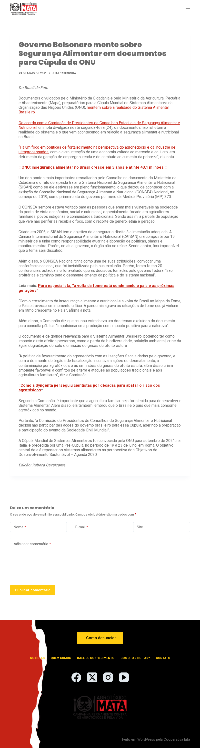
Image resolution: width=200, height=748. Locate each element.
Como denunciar (101, 638)
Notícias (37, 658)
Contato (163, 658)
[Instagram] (108, 677)
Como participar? (135, 658)
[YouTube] (124, 677)
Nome (20, 527)
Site (140, 527)
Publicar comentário (32, 590)
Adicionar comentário (32, 544)
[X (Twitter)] (92, 677)
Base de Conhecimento (95, 658)
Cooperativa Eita (177, 739)
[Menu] (188, 8)
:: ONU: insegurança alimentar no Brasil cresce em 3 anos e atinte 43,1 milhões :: (93, 167)
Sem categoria (64, 73)
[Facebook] (76, 677)
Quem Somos (61, 658)
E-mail (81, 527)
